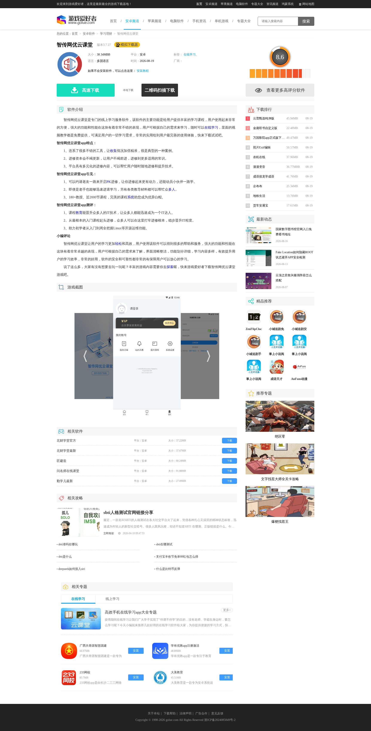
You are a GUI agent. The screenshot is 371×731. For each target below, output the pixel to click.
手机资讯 (199, 21)
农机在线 (259, 157)
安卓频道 (211, 4)
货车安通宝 (260, 205)
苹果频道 (227, 4)
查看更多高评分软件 (285, 90)
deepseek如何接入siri (71, 569)
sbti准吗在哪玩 (68, 544)
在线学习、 (191, 54)
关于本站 (154, 713)
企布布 (257, 186)
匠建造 (61, 461)
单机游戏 (221, 21)
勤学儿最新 (65, 481)
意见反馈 (217, 713)
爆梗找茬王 (280, 521)
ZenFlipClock (254, 329)
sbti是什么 (65, 556)
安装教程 (143, 70)
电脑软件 (242, 4)
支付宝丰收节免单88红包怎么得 (177, 556)
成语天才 (277, 379)
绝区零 (280, 436)
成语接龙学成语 (263, 176)
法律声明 (185, 713)
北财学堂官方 (66, 440)
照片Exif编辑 (262, 147)
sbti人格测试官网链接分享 (128, 512)
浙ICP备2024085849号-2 (220, 720)
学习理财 (106, 33)
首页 (199, 4)
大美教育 (177, 672)
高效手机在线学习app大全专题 (131, 612)
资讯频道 (272, 4)
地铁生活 (259, 195)
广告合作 (201, 713)
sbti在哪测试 (164, 544)
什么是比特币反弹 (168, 569)
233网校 (85, 672)
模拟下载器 (129, 44)
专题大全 (257, 4)
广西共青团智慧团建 (93, 645)
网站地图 (308, 4)
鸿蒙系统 (288, 4)
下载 (229, 440)
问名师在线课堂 (68, 471)
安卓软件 (89, 33)
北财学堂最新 (66, 450)
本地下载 (128, 90)
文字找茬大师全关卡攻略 (280, 479)
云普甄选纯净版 (263, 118)
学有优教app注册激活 (185, 645)
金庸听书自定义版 (265, 128)
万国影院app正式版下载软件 (271, 137)
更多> (227, 610)
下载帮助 (170, 713)
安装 (136, 650)
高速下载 (90, 90)
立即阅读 (108, 533)
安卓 (143, 54)
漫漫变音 (259, 166)
